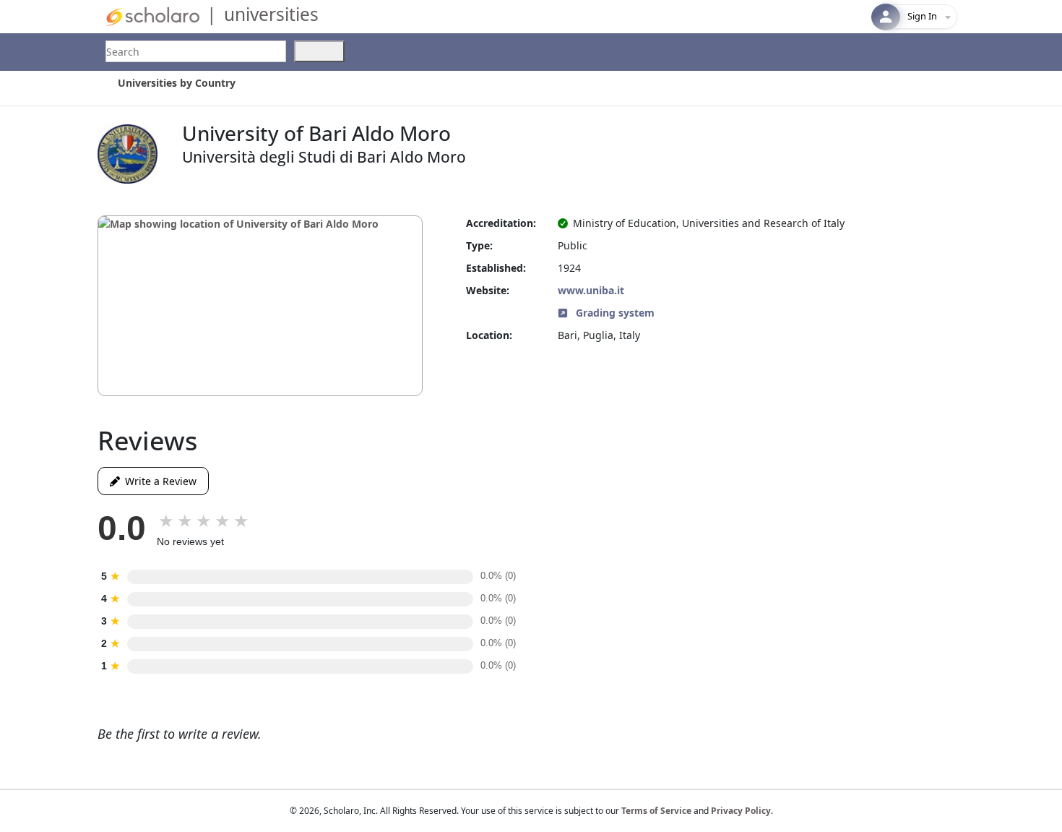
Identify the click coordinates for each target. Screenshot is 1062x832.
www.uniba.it (591, 290)
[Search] (319, 51)
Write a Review (158, 481)
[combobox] (195, 51)
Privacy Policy (741, 811)
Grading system (614, 312)
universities (271, 14)
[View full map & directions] (260, 305)
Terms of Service (656, 811)
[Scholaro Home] (152, 15)
